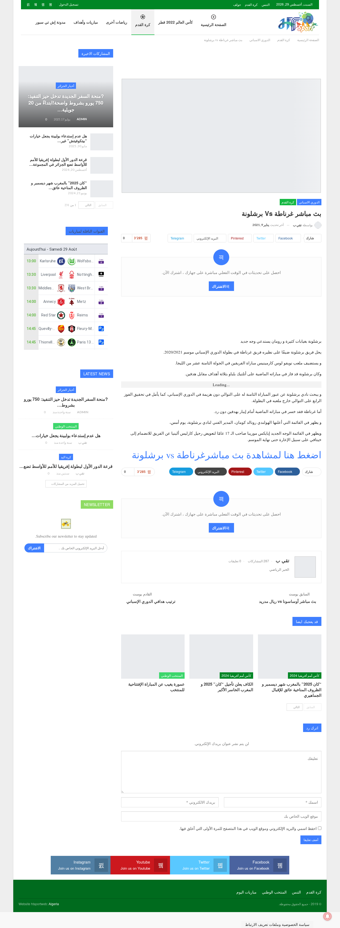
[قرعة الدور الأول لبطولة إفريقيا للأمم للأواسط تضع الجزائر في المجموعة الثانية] (101, 165)
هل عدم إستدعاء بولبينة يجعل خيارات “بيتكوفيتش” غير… (58, 138)
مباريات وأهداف (86, 22)
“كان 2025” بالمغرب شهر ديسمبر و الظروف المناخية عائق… (59, 185)
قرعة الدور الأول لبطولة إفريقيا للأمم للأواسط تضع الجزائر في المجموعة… (58, 162)
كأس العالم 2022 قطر (175, 22)
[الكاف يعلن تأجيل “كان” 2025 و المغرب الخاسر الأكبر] (221, 656)
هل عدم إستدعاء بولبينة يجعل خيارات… (66, 435)
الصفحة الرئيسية (213, 24)
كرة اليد (66, 457)
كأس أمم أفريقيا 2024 (305, 675)
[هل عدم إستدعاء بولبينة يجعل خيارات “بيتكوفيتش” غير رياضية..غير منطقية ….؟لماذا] (101, 141)
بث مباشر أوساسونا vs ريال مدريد (287, 601)
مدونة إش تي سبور (51, 22)
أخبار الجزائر (66, 85)
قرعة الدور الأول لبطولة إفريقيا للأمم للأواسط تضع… (66, 466)
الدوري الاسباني (309, 202)
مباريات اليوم (246, 892)
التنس (266, 4)
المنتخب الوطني (172, 675)
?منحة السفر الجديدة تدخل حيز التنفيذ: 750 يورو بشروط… (66, 402)
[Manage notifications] (327, 916)
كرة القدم (251, 4)
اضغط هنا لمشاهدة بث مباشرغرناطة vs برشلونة (226, 454)
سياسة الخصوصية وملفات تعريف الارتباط (277, 924)
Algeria (54, 903)
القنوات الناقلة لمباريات (87, 231)
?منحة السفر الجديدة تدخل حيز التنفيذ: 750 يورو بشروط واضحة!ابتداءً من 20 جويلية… (66, 103)
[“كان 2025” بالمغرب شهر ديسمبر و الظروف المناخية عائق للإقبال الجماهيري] (289, 656)
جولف (237, 4)
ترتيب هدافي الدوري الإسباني (150, 601)
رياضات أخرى (116, 22)
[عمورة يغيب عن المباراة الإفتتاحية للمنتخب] (153, 656)
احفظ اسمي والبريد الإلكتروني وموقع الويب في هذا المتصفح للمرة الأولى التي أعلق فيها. (248, 828)
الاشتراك (219, 286)
